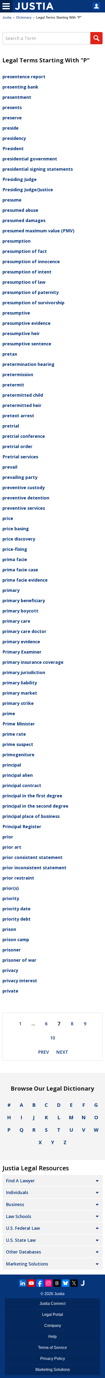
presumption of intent (27, 272)
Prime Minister (18, 724)
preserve (12, 118)
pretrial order (17, 446)
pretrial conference (23, 436)
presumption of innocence (31, 261)
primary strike (18, 703)
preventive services (23, 508)
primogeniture (18, 754)
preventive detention (25, 498)
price (7, 518)
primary (11, 590)
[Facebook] (39, 1283)
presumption (16, 241)
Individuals (17, 1192)
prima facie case (20, 570)
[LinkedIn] (22, 1283)
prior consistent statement (32, 857)
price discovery (18, 539)
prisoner (11, 950)
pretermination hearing (28, 364)
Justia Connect (52, 1303)
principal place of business (31, 816)
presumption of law (23, 282)
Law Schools (18, 1216)
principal (11, 765)
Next (62, 1052)
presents (12, 107)
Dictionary (24, 17)
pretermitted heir (22, 405)
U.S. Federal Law (23, 1228)
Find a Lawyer (20, 1181)
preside (10, 128)
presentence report (23, 76)
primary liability (19, 683)
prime (8, 713)
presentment (16, 97)
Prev (43, 1052)
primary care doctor (24, 631)
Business (15, 1204)
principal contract (21, 785)
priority (10, 898)
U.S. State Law (21, 1240)
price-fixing (14, 549)
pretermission (17, 374)
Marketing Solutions (27, 1264)
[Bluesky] (65, 1283)
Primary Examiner (22, 652)
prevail (9, 467)
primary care (16, 621)
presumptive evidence (26, 323)
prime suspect (17, 744)
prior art (11, 847)
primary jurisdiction (23, 672)
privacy (10, 970)
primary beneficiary (23, 600)
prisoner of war (19, 960)
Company (52, 1325)
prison (9, 929)
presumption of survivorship (33, 302)
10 (52, 1038)
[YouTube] (31, 1283)
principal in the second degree (35, 806)
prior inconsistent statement (34, 867)
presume (11, 200)
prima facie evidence (25, 580)
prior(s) (10, 888)
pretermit (13, 385)
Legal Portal (52, 1314)
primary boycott (20, 611)
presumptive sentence (26, 344)
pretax (9, 354)
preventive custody (23, 487)
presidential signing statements (37, 169)
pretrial (10, 426)
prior (7, 837)
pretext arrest (18, 415)
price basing (15, 528)
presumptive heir (21, 333)
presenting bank (20, 87)
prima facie (14, 559)
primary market (19, 693)
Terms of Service (52, 1347)
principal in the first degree (32, 796)
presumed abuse (20, 210)
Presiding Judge (19, 179)
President (13, 148)
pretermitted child (22, 395)
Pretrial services (20, 457)
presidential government (29, 159)
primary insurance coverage (32, 662)
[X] (74, 1283)
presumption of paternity (30, 292)
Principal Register (21, 826)
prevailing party (19, 477)
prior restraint (18, 878)
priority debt (16, 919)
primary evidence (21, 641)
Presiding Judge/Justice (27, 189)
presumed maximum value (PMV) (38, 231)
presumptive (16, 313)
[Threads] (57, 1283)
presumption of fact (24, 251)
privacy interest (19, 980)
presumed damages (23, 220)
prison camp (15, 939)
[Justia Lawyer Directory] (82, 1283)
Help (52, 1336)
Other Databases (23, 1252)
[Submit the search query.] (96, 38)
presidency (14, 138)
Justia (6, 17)
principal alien (17, 775)
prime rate (14, 734)
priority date (16, 909)
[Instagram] (48, 1283)
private (10, 991)
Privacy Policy (52, 1358)
